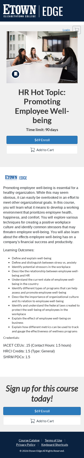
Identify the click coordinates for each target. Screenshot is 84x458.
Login (66, 30)
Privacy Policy (25, 444)
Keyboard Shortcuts (54, 444)
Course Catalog (29, 440)
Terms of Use (53, 440)
